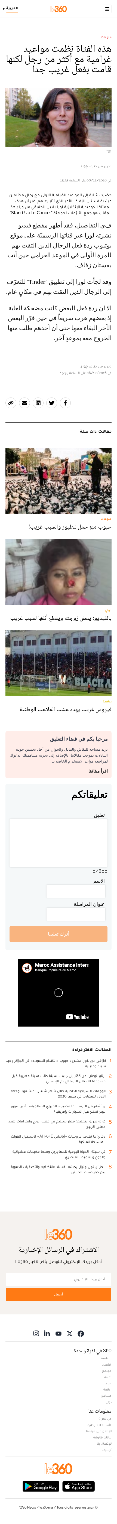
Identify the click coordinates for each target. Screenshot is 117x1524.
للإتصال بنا (104, 1443)
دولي (109, 1402)
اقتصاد (107, 1364)
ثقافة (108, 1377)
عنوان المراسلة (89, 904)
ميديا (108, 1383)
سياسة (106, 1358)
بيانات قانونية (102, 1437)
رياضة (107, 1389)
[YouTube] (58, 1333)
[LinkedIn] (47, 1333)
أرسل (58, 1294)
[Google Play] (40, 1486)
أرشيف (107, 1450)
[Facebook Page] (81, 1333)
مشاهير (106, 1396)
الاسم (99, 881)
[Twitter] (69, 1333)
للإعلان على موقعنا (99, 1431)
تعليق (99, 815)
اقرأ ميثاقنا (98, 771)
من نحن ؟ (105, 1419)
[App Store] (78, 1486)
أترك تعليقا (58, 934)
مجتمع (107, 1371)
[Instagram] (36, 1333)
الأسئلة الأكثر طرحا (99, 1425)
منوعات (106, 37)
